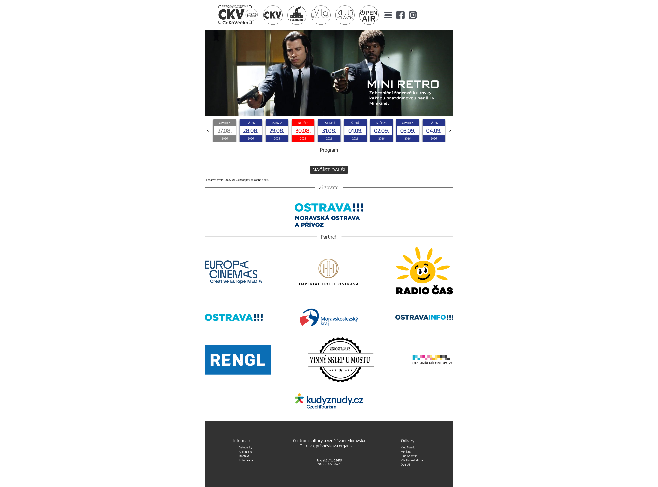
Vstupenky (245, 447)
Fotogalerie (246, 460)
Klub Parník (408, 447)
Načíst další (329, 169)
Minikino (406, 451)
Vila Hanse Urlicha (412, 460)
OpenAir (406, 464)
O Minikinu (246, 451)
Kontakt (244, 456)
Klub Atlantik (409, 456)
